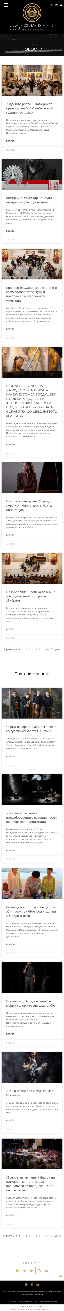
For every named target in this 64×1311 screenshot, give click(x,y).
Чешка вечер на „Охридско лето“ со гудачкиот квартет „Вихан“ (31, 729)
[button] (5, 6)
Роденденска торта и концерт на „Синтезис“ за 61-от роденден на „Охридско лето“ (31, 911)
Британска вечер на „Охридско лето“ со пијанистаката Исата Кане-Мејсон (30, 505)
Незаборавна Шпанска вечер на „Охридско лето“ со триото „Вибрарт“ (30, 596)
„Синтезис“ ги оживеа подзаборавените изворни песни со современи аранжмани (31, 817)
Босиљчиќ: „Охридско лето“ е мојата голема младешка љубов (31, 1003)
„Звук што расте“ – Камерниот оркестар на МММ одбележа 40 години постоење (30, 108)
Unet (55, 1301)
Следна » (56, 649)
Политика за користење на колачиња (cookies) (32, 1309)
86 (47, 649)
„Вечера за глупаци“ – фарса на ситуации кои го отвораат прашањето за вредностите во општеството (30, 1183)
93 (47, 1235)
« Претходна (10, 649)
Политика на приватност (32, 1306)
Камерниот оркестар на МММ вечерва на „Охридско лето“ (29, 200)
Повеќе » (10, 141)
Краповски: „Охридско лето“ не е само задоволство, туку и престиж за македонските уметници (31, 294)
